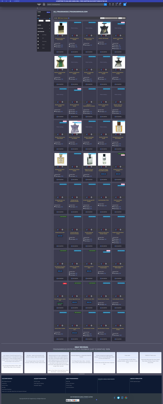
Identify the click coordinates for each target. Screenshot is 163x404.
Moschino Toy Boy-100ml (89, 299)
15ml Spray (59, 46)
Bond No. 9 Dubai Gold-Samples (89, 73)
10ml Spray (59, 45)
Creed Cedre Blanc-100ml (103, 200)
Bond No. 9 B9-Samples (103, 38)
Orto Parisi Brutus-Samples (88, 328)
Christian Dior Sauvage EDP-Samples (89, 201)
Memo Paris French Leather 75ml (60, 300)
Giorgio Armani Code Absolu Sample (118, 233)
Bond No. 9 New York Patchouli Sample (118, 105)
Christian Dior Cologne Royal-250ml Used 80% (103, 170)
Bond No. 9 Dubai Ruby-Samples (60, 105)
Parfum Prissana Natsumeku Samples (118, 329)
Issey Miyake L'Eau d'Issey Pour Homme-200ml (60, 267)
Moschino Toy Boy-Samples (103, 299)
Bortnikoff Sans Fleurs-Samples (60, 170)
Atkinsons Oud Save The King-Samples (89, 39)
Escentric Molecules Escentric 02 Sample (74, 233)
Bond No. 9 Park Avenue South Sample (60, 138)
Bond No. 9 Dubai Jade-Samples (103, 73)
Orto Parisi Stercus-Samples (103, 328)
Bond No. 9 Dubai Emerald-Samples (60, 73)
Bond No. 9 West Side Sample (103, 138)
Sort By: (102, 18)
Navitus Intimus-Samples (60, 328)
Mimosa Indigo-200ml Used (74, 299)
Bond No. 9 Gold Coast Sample (74, 105)
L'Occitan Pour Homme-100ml (89, 267)
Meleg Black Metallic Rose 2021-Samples (118, 267)
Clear (49, 12)
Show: (120, 18)
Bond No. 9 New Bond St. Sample (103, 105)
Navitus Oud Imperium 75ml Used (74, 329)
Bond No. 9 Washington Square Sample (89, 138)
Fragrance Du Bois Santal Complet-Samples (103, 233)
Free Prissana (41, 31)
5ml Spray (73, 45)
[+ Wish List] (60, 197)
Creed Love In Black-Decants (118, 201)
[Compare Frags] (62, 197)
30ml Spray (88, 45)
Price (39, 15)
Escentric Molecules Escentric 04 (89, 233)
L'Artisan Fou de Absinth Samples (74, 267)
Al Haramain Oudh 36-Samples (74, 39)
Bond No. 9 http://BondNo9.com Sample (89, 105)
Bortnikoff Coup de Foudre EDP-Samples (118, 138)
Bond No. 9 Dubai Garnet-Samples (74, 73)
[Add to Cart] (58, 230)
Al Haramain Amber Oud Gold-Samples (60, 39)
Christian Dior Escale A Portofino (118, 170)
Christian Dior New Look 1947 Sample (60, 201)
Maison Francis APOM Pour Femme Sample (103, 267)
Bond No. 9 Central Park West (118, 39)
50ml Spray (74, 206)
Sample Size (40, 28)
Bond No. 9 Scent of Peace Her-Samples (74, 138)
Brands (39, 25)
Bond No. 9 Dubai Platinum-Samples (118, 73)
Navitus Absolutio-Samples (118, 299)
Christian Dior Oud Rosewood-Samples (74, 201)
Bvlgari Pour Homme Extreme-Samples (89, 170)
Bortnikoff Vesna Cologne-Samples (74, 170)
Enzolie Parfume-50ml (59, 232)
